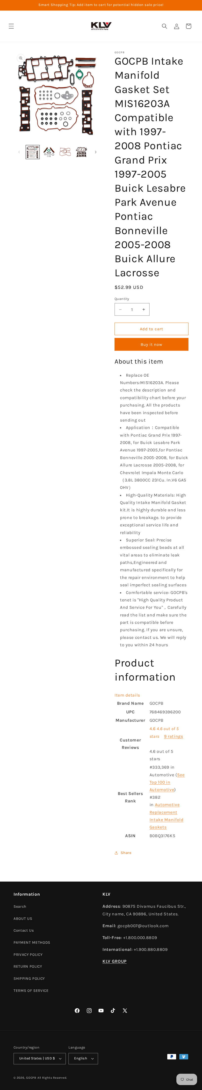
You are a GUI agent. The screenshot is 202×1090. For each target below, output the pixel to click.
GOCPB (31, 1077)
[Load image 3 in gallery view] (65, 152)
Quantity (122, 299)
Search (20, 906)
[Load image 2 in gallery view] (49, 152)
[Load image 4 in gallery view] (81, 152)
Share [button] (126, 852)
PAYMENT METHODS (32, 942)
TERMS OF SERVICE (31, 990)
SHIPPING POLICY (29, 978)
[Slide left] (19, 152)
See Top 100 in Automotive (167, 782)
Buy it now (152, 344)
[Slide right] (95, 152)
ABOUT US (23, 918)
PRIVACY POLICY (28, 954)
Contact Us (24, 930)
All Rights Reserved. (52, 1077)
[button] (11, 26)
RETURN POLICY (28, 966)
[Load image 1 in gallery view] (32, 152)
